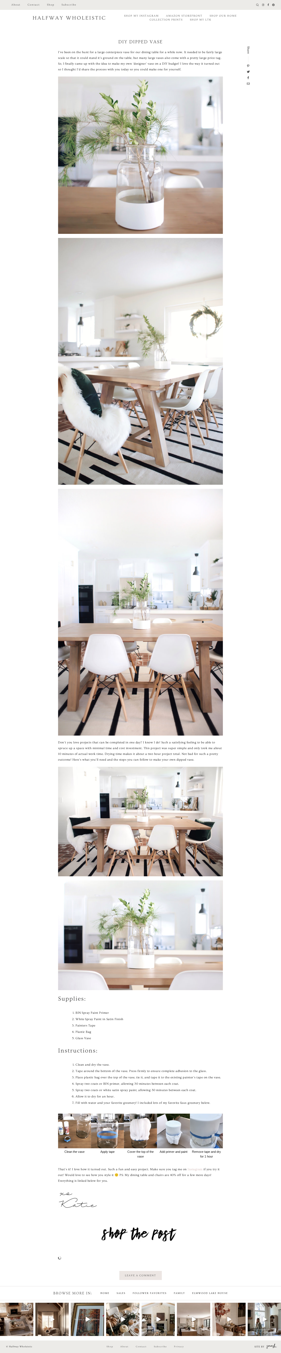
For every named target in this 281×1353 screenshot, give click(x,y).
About (15, 4)
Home (104, 1293)
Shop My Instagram (141, 15)
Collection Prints (166, 19)
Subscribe (69, 4)
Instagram (195, 1169)
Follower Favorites (150, 1293)
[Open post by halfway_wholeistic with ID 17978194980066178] (193, 1319)
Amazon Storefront (184, 15)
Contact (34, 4)
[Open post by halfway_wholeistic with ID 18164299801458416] (264, 1319)
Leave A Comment (140, 1275)
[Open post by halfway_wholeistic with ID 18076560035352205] (87, 1319)
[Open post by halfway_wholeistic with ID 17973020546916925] (52, 1319)
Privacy (179, 1346)
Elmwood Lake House (210, 1293)
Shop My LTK (200, 19)
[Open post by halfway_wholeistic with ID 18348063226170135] (229, 1319)
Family (179, 1293)
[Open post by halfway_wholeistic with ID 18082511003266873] (158, 1319)
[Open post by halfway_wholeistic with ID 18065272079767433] (122, 1319)
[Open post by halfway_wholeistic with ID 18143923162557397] (16, 1319)
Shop (50, 4)
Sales (121, 1293)
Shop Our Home (223, 15)
